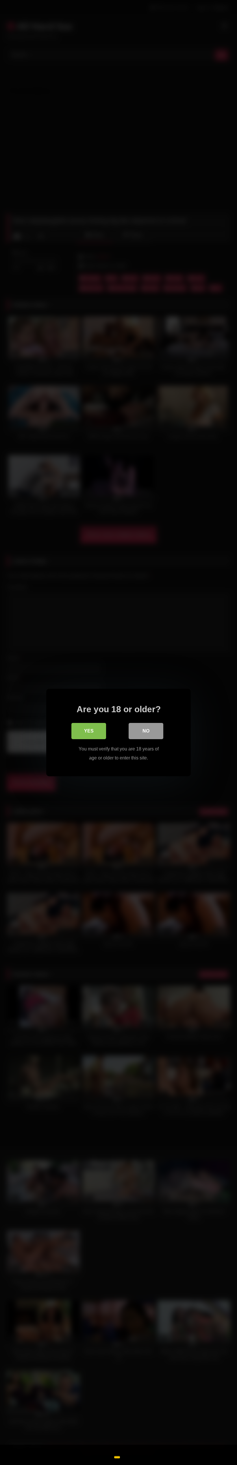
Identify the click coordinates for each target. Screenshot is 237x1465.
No (145, 730)
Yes (89, 730)
